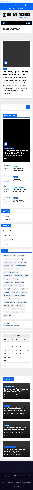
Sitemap (5, 244)
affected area (7, 255)
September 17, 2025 (12, 413)
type (22, 312)
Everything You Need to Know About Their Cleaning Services (16, 153)
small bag (6, 308)
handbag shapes (8, 282)
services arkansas (22, 302)
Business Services (9, 148)
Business (15, 166)
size (16, 305)
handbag (15, 279)
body (14, 259)
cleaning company (20, 265)
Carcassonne (7, 262)
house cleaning (19, 285)
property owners (20, 295)
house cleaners (8, 285)
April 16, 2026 (10, 156)
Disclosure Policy (8, 240)
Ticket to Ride (15, 312)
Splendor (13, 308)
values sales (7, 315)
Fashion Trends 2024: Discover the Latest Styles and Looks (19, 202)
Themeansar (16, 478)
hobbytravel (7, 323)
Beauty (5, 68)
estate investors (8, 275)
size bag (22, 305)
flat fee (26, 275)
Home (3, 482)
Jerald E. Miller (21, 77)
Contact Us (6, 235)
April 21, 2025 (10, 432)
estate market (18, 275)
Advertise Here (8, 231)
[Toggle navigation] (15, 23)
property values (8, 298)
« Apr (5, 366)
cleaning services (9, 269)
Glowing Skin (7, 279)
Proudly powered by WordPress (10, 475)
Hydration (6, 292)
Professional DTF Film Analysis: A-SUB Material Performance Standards (16, 410)
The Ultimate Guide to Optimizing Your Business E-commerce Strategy (19, 192)
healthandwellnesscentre (11, 325)
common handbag (9, 272)
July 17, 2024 (10, 454)
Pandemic (24, 292)
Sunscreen (21, 308)
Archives (6, 216)
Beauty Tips (21, 255)
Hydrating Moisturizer (10, 289)
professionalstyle (8, 295)
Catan (14, 262)
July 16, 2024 (8, 77)
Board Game (7, 259)
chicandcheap (22, 262)
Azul (14, 255)
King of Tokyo (15, 292)
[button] (26, 23)
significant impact (8, 305)
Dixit (17, 272)
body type (21, 259)
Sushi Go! (6, 312)
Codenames (19, 269)
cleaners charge (8, 265)
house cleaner (19, 282)
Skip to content (5, 1)
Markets (21, 187)
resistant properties (9, 302)
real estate (18, 298)
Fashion (15, 177)
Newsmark (27, 475)
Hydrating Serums (23, 289)
